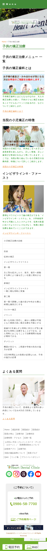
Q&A (7, 457)
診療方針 (20, 434)
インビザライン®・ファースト (17, 233)
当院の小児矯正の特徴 (13, 167)
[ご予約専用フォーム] (23, 519)
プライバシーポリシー (30, 457)
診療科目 (30, 434)
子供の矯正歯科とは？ (13, 111)
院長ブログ (32, 453)
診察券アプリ (10, 449)
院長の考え (9, 434)
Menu (11, 4)
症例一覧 (28, 438)
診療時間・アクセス (13, 438)
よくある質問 (9, 419)
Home (7, 430)
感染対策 (16, 430)
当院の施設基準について (15, 453)
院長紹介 (36, 430)
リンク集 (15, 457)
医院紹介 (26, 430)
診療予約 (22, 449)
